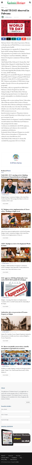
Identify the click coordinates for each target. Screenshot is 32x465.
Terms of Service (13, 459)
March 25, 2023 (16, 17)
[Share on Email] (23, 39)
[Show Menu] (2, 2)
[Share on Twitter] (8, 39)
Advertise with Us (5, 457)
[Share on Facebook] (3, 39)
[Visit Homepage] (16, 2)
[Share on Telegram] (18, 39)
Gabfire (17, 462)
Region (6, 7)
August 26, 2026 (13, 194)
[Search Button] (30, 2)
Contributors (14, 457)
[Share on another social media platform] (29, 39)
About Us (3, 455)
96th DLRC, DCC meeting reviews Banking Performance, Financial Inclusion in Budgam (14, 176)
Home (2, 7)
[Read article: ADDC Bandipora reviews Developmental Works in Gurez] (16, 254)
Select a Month (4, 409)
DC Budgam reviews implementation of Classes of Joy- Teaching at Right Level (15, 210)
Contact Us (10, 455)
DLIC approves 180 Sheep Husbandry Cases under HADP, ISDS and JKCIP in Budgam (14, 279)
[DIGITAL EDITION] (15, 437)
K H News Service (9, 17)
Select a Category (4, 414)
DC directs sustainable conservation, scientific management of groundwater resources (15, 347)
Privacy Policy (4, 459)
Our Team (18, 455)
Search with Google (4, 419)
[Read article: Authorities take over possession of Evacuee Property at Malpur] (16, 323)
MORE (28, 402)
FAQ (21, 457)
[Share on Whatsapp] (13, 39)
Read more (6, 203)
